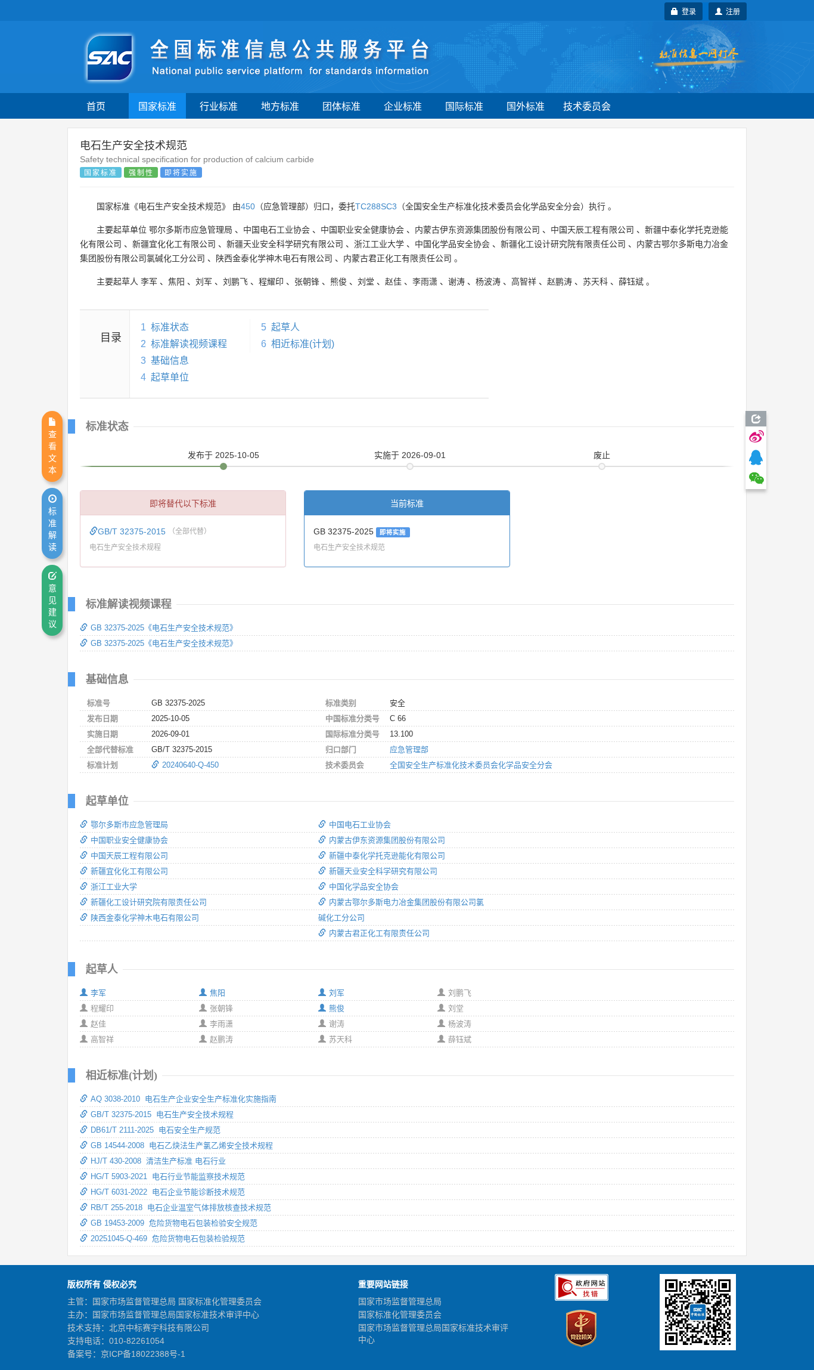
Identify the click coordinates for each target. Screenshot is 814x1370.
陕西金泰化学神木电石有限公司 (145, 917)
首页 (95, 106)
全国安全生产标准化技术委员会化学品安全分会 (471, 764)
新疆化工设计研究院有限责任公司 (149, 902)
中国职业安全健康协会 (129, 840)
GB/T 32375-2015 (133, 531)
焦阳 (217, 992)
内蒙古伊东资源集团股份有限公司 (387, 840)
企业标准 (403, 106)
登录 (687, 11)
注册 (731, 11)
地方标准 (280, 106)
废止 (602, 455)
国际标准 (464, 106)
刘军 (336, 992)
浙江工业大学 (114, 886)
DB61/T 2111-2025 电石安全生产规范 (155, 1129)
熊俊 (336, 1008)
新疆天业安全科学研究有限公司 (383, 871)
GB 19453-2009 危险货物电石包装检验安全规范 (174, 1223)
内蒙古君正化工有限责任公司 (379, 933)
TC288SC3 (376, 206)
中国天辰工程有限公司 (129, 855)
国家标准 (157, 106)
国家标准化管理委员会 (400, 1314)
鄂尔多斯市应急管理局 (129, 824)
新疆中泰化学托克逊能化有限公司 (387, 855)
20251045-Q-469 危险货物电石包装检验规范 (168, 1238)
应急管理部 (409, 749)
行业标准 (219, 106)
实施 (410, 455)
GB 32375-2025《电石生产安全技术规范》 (164, 627)
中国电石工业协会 (360, 824)
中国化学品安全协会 (364, 886)
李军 (98, 992)
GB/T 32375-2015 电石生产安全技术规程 (162, 1114)
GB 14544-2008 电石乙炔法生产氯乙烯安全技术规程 (182, 1145)
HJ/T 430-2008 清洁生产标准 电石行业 (158, 1160)
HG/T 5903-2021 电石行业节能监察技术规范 (168, 1176)
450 (248, 206)
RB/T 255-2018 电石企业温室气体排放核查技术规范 (181, 1207)
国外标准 (526, 106)
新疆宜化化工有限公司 (129, 871)
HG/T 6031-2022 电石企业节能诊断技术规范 (168, 1191)
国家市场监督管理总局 (400, 1301)
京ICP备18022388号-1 (143, 1354)
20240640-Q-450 (190, 764)
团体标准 (341, 106)
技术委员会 (587, 106)
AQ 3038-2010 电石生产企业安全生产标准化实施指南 (183, 1098)
